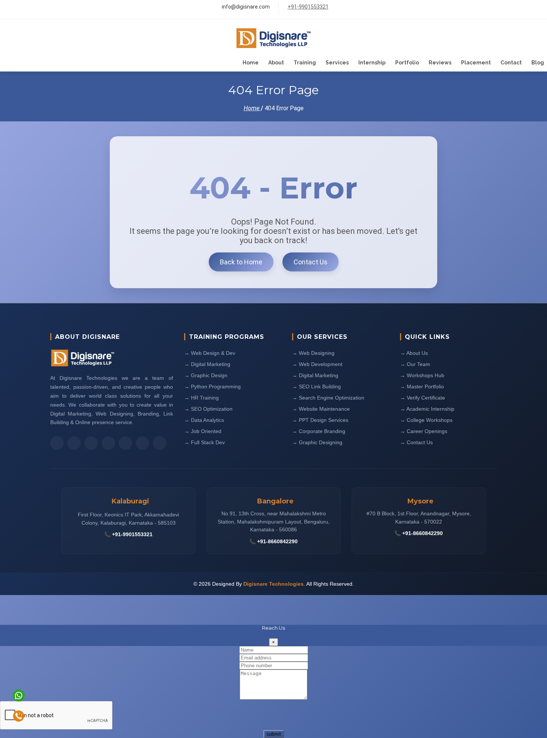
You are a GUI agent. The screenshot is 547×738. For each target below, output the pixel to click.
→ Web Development (317, 364)
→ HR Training (201, 398)
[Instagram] (283, 13)
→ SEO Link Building (316, 386)
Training (305, 63)
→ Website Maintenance (321, 409)
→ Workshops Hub (422, 375)
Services (337, 63)
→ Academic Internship (427, 409)
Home (251, 63)
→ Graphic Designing (317, 442)
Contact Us (310, 262)
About (276, 63)
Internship (372, 63)
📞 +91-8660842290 (273, 541)
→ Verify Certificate (422, 398)
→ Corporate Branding (318, 431)
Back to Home (241, 262)
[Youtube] (304, 13)
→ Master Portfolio (422, 386)
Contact (511, 63)
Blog (537, 63)
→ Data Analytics (204, 420)
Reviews (440, 63)
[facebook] (273, 13)
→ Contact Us (416, 442)
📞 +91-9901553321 (128, 534)
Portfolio (407, 63)
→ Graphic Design (205, 375)
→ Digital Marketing (207, 364)
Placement (476, 63)
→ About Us (414, 353)
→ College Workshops (426, 420)
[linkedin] (293, 13)
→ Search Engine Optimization (328, 398)
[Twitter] (262, 13)
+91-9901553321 (308, 7)
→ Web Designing (313, 353)
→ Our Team (415, 364)
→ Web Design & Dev (209, 353)
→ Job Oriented (202, 431)
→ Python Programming (212, 386)
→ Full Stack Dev (204, 442)
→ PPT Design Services (320, 420)
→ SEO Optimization (208, 409)
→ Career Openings (423, 431)
